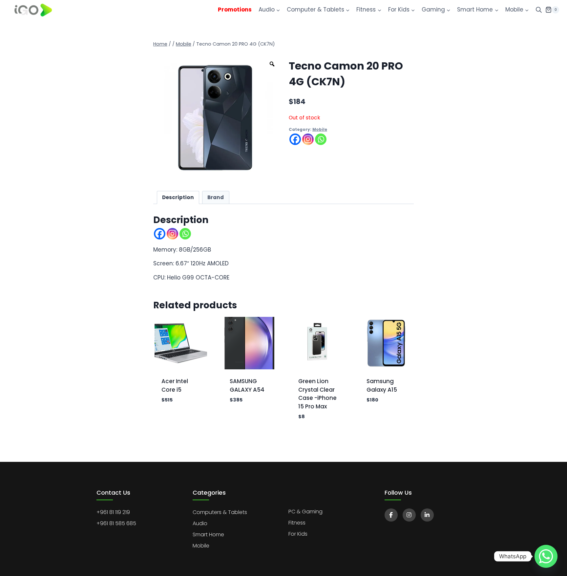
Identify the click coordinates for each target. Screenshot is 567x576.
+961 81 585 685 (116, 523)
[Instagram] (308, 139)
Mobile (319, 129)
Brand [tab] (215, 197)
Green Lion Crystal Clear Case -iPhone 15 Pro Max (317, 393)
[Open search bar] (539, 10)
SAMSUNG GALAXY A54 (247, 385)
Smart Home (208, 534)
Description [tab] (178, 197)
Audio (200, 523)
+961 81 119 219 (113, 512)
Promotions (235, 9)
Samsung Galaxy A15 (382, 385)
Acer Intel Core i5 (174, 385)
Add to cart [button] (178, 411)
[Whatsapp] (320, 139)
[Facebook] (295, 139)
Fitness (296, 522)
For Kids (297, 534)
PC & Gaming (305, 511)
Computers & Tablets (220, 512)
